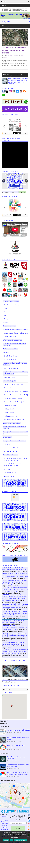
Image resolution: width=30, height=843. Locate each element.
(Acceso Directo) (10, 405)
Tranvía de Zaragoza (10, 451)
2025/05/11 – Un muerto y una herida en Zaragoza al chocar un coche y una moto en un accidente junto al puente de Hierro (15, 575)
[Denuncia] (15, 559)
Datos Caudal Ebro (10, 473)
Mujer (11, 55)
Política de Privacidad (4, 823)
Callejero (5, 322)
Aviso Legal (4, 820)
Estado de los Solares (11, 356)
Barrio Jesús (4, 816)
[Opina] (15, 517)
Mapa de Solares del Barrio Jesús (14, 402)
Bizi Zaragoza (8, 444)
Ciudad (7, 55)
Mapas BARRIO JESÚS (9, 381)
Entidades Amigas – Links (11, 301)
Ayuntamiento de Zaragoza (12, 305)
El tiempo (7, 469)
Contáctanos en (4, 830)
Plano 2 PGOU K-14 (11, 412)
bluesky (26, 10)
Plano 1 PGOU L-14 (11, 409)
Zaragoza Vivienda (10, 319)
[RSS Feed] (24, 92)
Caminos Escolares (10, 336)
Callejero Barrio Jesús (9, 326)
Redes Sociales (7, 437)
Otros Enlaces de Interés (10, 455)
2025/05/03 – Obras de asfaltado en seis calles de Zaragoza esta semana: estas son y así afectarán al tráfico (15, 589)
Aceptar (6, 840)
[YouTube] (21, 92)
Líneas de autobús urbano (12, 448)
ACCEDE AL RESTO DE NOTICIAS (15, 660)
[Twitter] (7, 92)
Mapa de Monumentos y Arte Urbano (16, 391)
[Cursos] (15, 507)
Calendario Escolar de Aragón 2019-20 (18, 730)
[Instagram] (10, 92)
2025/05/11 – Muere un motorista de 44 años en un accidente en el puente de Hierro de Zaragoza (14, 582)
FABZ (5, 312)
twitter (6, 10)
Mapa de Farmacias (10, 388)
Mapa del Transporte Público (13, 398)
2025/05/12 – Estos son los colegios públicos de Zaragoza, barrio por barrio (14, 568)
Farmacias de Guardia (11, 368)
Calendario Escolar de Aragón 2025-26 (16, 333)
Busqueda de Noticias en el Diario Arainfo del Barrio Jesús (14, 464)
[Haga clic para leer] (15, 37)
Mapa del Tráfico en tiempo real (14, 419)
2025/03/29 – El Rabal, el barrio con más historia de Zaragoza (14, 621)
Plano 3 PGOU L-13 (11, 416)
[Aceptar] (28, 837)
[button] (12, 706)
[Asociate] (15, 483)
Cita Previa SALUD (9, 377)
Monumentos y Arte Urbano (12, 423)
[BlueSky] (17, 92)
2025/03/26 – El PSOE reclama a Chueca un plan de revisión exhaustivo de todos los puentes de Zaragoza (14, 627)
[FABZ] (15, 248)
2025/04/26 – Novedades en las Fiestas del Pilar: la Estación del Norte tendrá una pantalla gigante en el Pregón (15, 606)
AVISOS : (4, 26)
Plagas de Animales (10, 359)
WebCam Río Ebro (10, 476)
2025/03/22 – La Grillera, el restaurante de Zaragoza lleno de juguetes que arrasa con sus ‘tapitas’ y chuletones (15, 651)
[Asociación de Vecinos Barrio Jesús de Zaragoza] (15, 18)
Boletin (16, 10)
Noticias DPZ (6, 75)
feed (19, 10)
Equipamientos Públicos (10, 349)
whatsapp (13, 10)
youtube (23, 10)
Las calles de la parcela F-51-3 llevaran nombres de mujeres (14, 50)
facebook (3, 10)
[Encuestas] (15, 549)
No (11, 840)
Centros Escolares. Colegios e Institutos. (15, 329)
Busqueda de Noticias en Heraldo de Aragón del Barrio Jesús (15, 459)
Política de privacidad (20, 840)
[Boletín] (14, 92)
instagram (10, 10)
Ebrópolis (7, 308)
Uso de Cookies (4, 826)
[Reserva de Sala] (15, 537)
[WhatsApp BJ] (3, 95)
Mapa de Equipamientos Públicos (14, 384)
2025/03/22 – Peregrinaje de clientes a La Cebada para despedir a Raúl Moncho (14, 643)
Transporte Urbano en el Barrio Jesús (14, 441)
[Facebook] (3, 92)
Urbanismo (15, 55)
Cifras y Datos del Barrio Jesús (12, 340)
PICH (5, 315)
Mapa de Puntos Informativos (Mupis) (16, 395)
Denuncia (6, 352)
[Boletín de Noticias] (15, 527)
